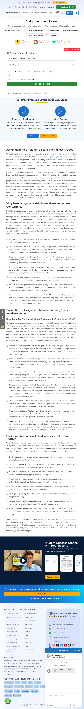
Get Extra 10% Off (67, 7)
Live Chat (32, 136)
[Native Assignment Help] (13, 13)
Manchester (34, 691)
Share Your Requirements (24, 119)
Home (7, 93)
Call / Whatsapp (33, 598)
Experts (37, 12)
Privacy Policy (29, 617)
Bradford (37, 683)
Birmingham (8, 687)
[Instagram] (54, 646)
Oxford (24, 683)
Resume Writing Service (13, 617)
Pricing (27, 646)
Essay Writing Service (13, 646)
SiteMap (27, 631)
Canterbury (28, 687)
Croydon (17, 691)
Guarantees (28, 642)
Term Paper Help (11, 631)
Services (25, 12)
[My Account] (76, 13)
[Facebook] (50, 646)
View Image (51, 563)
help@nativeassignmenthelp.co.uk (41, 7)
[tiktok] (70, 646)
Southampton (9, 683)
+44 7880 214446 (18, 7)
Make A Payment (60, 119)
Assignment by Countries (21, 93)
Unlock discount (59, 3)
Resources (44, 12)
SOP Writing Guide (12, 613)
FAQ (26, 635)
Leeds (36, 687)
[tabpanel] (23, 118)
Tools (50, 12)
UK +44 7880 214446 (58, 629)
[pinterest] (66, 646)
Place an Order (48, 136)
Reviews (57, 12)
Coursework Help (11, 639)
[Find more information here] (63, 677)
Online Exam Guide (12, 621)
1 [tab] (41, 130)
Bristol (30, 683)
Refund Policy (29, 624)
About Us (31, 13)
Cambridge (25, 691)
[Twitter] (58, 646)
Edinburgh (8, 695)
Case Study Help (11, 628)
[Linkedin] (62, 646)
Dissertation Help (11, 642)
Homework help (11, 635)
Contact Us (28, 628)
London (17, 683)
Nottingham (8, 691)
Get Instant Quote (42, 84)
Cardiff (42, 687)
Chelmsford (17, 695)
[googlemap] (73, 646)
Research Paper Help (12, 624)
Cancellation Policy (31, 621)
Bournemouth (19, 687)
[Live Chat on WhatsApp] (7, 701)
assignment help (59, 160)
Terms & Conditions (31, 613)
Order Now (69, 13)
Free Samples (29, 650)
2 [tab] (45, 130)
